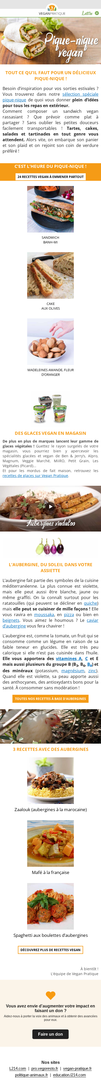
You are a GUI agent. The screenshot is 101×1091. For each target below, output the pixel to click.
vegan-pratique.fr (77, 1068)
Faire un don (50, 1034)
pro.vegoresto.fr (44, 1068)
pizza (69, 614)
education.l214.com (69, 1075)
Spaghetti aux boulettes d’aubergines (50, 935)
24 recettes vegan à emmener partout (51, 177)
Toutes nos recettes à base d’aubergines (50, 699)
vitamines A (69, 658)
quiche (90, 603)
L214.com (17, 1068)
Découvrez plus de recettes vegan (50, 950)
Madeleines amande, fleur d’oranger (50, 372)
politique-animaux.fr (31, 1075)
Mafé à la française (50, 872)
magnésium (72, 671)
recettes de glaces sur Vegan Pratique (35, 475)
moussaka (44, 614)
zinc (92, 671)
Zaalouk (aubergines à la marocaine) (51, 809)
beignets (11, 620)
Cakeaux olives (50, 306)
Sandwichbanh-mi (50, 239)
